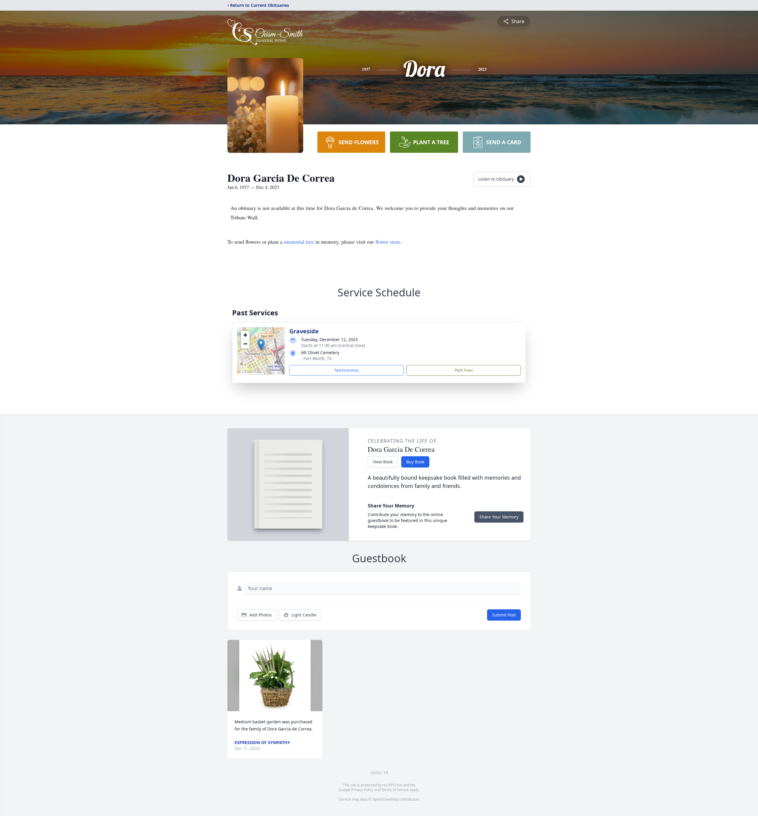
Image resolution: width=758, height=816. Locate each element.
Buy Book (415, 462)
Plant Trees (464, 370)
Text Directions (346, 370)
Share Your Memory (498, 517)
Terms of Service (395, 789)
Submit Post (504, 615)
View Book (383, 462)
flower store (387, 241)
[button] (261, 345)
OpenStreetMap (385, 799)
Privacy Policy (362, 789)
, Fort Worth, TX (316, 358)
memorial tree (299, 241)
